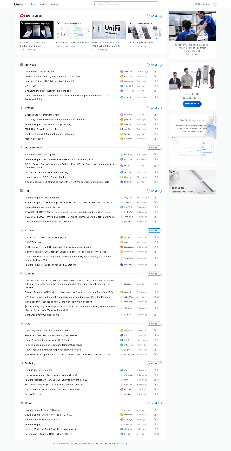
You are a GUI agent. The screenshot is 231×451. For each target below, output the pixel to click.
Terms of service (103, 443)
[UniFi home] (18, 4)
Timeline (41, 4)
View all (152, 64)
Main (32, 4)
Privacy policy (120, 443)
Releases (54, 4)
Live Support (204, 4)
